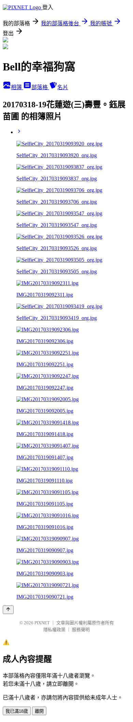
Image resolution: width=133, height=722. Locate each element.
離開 (39, 711)
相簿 (17, 87)
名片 (62, 87)
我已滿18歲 (16, 711)
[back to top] (8, 609)
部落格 (40, 87)
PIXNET (42, 622)
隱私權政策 (54, 629)
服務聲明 (81, 629)
